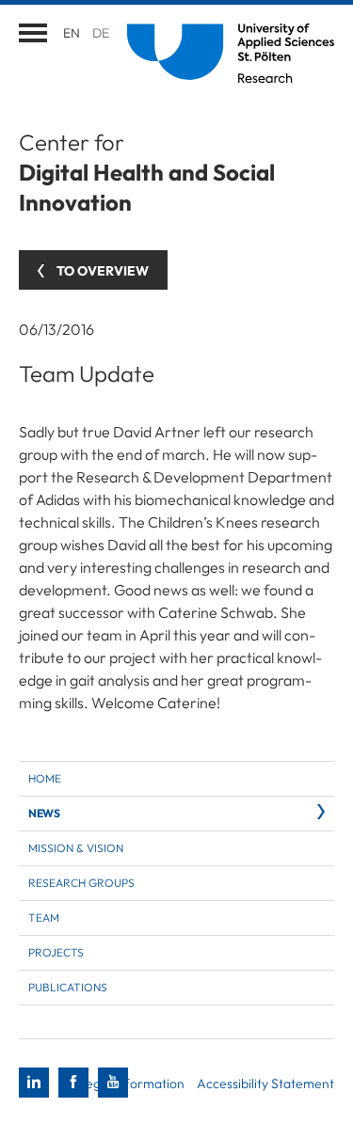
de (100, 32)
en (71, 32)
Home (44, 778)
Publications (67, 987)
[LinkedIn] (34, 1083)
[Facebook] (73, 1083)
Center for (147, 172)
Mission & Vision (75, 848)
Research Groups (81, 883)
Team (43, 917)
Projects (56, 952)
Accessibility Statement (265, 1083)
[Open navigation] (33, 33)
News (43, 813)
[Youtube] (113, 1083)
